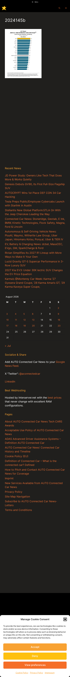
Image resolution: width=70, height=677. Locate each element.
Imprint (9, 478)
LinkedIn (10, 381)
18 (16, 325)
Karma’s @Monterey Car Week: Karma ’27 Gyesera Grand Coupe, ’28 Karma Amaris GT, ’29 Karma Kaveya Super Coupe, (35, 282)
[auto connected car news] (4, 8)
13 (33, 320)
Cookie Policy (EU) (16, 456)
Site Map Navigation (17, 496)
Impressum (50, 672)
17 (7, 325)
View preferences (35, 665)
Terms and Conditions (18, 510)
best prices (54, 397)
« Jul (8, 345)
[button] (65, 619)
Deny (35, 656)
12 (24, 320)
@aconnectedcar (29, 373)
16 (59, 320)
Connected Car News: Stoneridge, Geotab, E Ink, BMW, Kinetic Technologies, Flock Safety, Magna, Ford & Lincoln (35, 222)
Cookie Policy (22, 672)
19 (24, 325)
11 (16, 320)
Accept (35, 646)
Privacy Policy (36, 672)
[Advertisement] (35, 126)
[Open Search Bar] (59, 8)
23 (59, 325)
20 (33, 325)
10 (7, 320)
